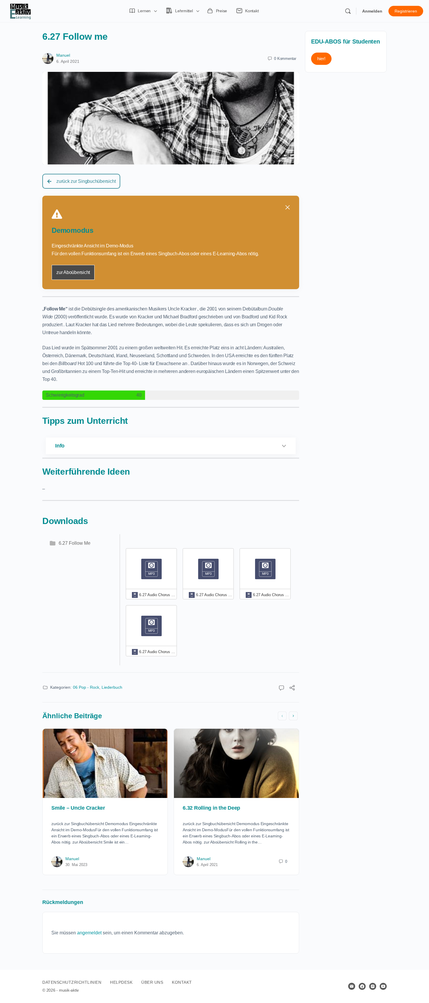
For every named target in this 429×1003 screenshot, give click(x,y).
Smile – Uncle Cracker (78, 808)
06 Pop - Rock (86, 687)
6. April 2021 (67, 61)
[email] (351, 986)
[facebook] (362, 986)
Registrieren (406, 11)
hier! (321, 58)
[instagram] (372, 986)
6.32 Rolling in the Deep (211, 808)
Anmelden (372, 11)
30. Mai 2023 (76, 865)
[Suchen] (348, 11)
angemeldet (89, 932)
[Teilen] (292, 688)
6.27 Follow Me (74, 543)
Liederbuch (112, 687)
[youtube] (383, 986)
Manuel (63, 55)
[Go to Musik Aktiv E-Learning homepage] (20, 10)
